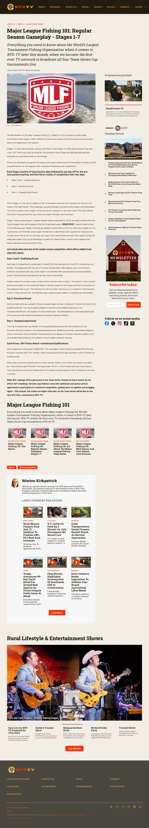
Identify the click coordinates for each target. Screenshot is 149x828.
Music (85, 7)
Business (55, 7)
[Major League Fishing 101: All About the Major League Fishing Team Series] (63, 433)
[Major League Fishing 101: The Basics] (17, 433)
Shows (98, 7)
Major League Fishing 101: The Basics (16, 446)
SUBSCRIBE (134, 305)
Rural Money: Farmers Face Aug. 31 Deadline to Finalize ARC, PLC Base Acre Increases (31, 532)
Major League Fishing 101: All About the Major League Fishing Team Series (63, 448)
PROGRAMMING (84, 786)
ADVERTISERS (48, 786)
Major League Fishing (34, 24)
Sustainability (53, 571)
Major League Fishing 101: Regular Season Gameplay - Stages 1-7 (39, 448)
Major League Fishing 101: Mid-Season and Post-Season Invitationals (85, 448)
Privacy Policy (61, 815)
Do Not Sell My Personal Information (19, 818)
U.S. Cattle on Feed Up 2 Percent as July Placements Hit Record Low (56, 529)
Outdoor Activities (27, 467)
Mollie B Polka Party (99, 729)
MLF (50, 135)
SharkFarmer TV (115, 108)
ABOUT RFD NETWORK (18, 779)
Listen (138, 7)
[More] (46, 7)
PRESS (79, 779)
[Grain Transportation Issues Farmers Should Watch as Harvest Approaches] (81, 512)
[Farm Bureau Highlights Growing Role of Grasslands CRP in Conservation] (57, 562)
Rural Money (28, 521)
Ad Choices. (86, 815)
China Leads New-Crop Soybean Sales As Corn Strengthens (124, 220)
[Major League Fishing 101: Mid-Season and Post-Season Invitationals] (85, 433)
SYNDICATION (117, 786)
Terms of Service (72, 815)
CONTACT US (47, 779)
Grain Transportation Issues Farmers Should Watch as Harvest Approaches (80, 530)
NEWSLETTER (14, 794)
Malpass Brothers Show (72, 729)
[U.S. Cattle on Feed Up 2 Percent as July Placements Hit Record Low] (57, 512)
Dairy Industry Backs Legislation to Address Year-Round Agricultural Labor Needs (80, 582)
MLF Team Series (82, 441)
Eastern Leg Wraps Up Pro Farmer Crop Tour (125, 194)
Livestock (51, 521)
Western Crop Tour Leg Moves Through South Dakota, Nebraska (122, 174)
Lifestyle (71, 7)
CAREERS (114, 779)
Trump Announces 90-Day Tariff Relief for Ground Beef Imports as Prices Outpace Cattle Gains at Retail (32, 585)
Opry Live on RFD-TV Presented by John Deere (18, 730)
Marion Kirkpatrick (39, 480)
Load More (57, 612)
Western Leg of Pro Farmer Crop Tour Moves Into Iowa (124, 202)
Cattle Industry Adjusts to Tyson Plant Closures (124, 228)
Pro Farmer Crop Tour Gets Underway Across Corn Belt (124, 211)
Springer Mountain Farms (46, 737)
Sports (20, 24)
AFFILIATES (13, 786)
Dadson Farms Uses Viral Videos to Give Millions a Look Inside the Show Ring (124, 184)
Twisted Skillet (127, 727)
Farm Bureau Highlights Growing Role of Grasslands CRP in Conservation (55, 580)
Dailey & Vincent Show (45, 729)
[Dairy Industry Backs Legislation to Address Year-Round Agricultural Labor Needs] (81, 562)
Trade (25, 571)
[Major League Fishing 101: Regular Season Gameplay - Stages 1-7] (40, 433)
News (41, 7)
